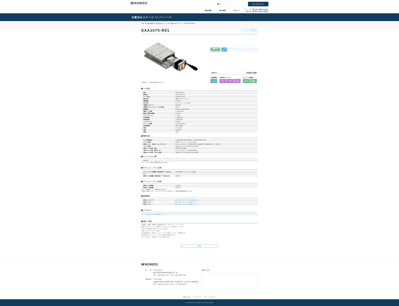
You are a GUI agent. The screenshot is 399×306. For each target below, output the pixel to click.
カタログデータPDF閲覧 (249, 30)
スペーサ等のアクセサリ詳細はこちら (153, 214)
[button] (213, 81)
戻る (199, 246)
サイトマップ (197, 297)
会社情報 (222, 10)
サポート (236, 10)
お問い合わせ (186, 297)
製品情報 (208, 10)
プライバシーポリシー (210, 297)
